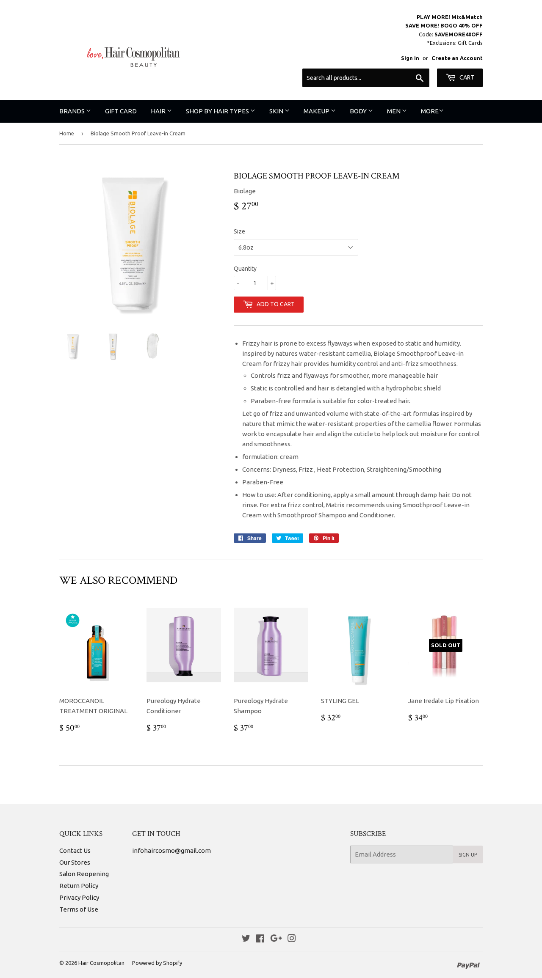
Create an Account (457, 58)
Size (239, 231)
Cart (466, 77)
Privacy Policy (79, 897)
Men (394, 111)
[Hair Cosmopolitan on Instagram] (292, 939)
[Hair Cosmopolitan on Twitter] (246, 939)
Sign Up (468, 854)
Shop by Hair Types (218, 111)
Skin (277, 111)
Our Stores (74, 862)
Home (66, 133)
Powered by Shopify (157, 963)
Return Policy (78, 885)
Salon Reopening (84, 873)
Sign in (410, 58)
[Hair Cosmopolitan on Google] (276, 939)
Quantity (245, 268)
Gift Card (121, 111)
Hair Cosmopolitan (101, 963)
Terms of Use (78, 909)
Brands (72, 111)
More (430, 111)
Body (359, 111)
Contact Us (75, 850)
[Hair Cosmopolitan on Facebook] (260, 939)
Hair (159, 111)
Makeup (317, 111)
